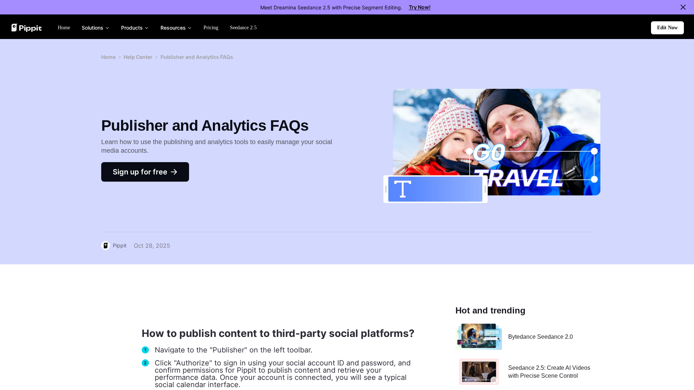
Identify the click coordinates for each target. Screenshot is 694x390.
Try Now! (419, 7)
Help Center (138, 57)
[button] (667, 27)
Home (108, 57)
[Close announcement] (683, 7)
